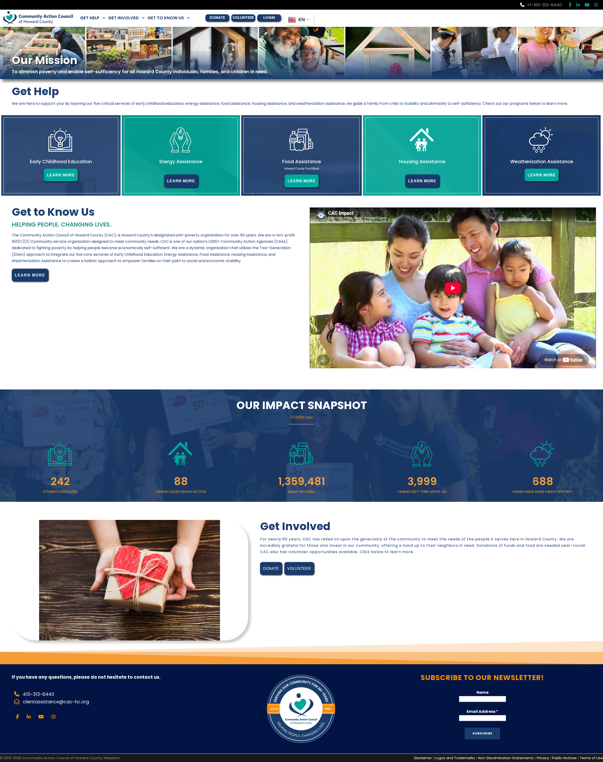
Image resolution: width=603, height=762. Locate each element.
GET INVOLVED (123, 18)
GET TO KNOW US (165, 18)
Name (483, 692)
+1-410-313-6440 (544, 5)
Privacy (543, 757)
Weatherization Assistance (541, 161)
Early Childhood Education (61, 161)
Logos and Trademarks (455, 757)
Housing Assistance (422, 161)
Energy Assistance (180, 161)
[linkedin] (578, 5)
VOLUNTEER (243, 17)
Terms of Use (591, 757)
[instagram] (596, 5)
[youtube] (587, 5)
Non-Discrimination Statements (506, 757)
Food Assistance (301, 161)
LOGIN (269, 17)
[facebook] (570, 5)
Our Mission (44, 60)
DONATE (217, 17)
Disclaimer (423, 757)
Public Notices (564, 757)
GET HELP (89, 18)
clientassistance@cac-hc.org (56, 702)
